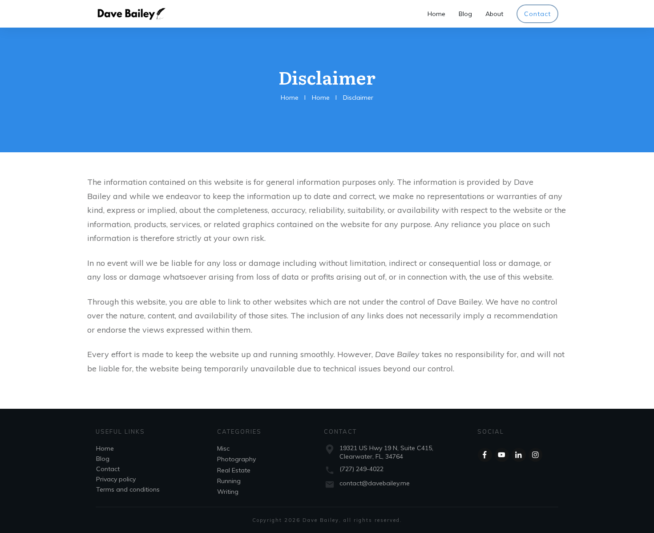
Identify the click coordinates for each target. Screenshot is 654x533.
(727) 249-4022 (361, 469)
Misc (223, 448)
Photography (236, 459)
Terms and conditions (128, 489)
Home (105, 448)
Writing (227, 492)
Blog (102, 459)
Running (229, 481)
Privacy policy (116, 479)
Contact (108, 469)
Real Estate (233, 470)
